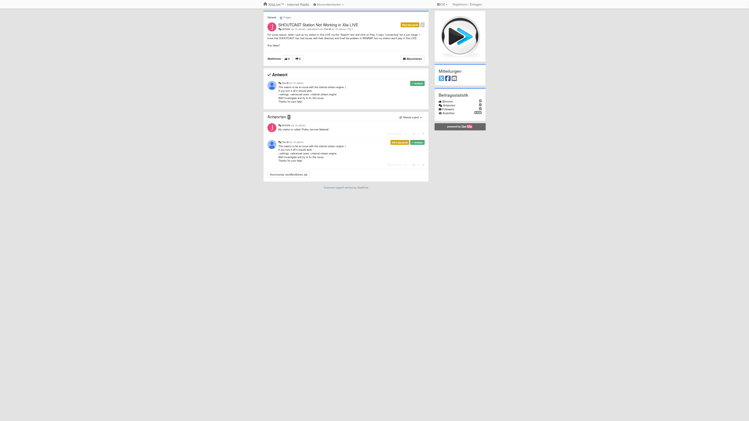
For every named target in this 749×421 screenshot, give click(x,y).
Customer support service (338, 187)
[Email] (454, 78)
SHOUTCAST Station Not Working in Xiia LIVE (318, 24)
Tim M (327, 29)
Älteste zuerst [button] (411, 117)
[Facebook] (448, 78)
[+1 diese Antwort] (414, 133)
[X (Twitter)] (441, 78)
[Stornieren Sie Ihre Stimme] (419, 133)
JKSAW (286, 29)
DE (443, 4)
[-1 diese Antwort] (423, 133)
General (271, 17)
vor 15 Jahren (296, 83)
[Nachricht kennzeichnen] (406, 133)
